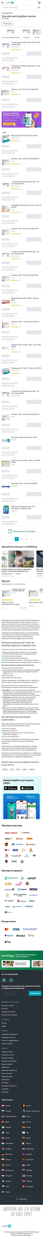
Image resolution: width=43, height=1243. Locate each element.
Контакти (5, 1008)
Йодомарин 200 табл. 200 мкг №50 (24, 136)
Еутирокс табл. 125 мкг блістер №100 (25, 414)
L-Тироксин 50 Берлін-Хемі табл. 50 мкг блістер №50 (26, 43)
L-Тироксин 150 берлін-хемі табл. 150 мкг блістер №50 (25, 392)
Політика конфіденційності (10, 1040)
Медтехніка (5, 1067)
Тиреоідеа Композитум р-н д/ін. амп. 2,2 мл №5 (26, 206)
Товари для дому (7, 1076)
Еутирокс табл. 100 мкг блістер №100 (25, 159)
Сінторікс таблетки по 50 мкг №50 (24, 437)
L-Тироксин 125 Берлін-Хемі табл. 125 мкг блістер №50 (25, 253)
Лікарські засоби (7, 1052)
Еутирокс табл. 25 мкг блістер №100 (24, 229)
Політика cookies (7, 1043)
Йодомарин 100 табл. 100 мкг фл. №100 (26, 368)
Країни (4, 1026)
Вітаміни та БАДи (7, 1058)
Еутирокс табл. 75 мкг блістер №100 (24, 275)
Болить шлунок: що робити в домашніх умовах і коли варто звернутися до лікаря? (16, 570)
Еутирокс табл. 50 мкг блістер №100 (24, 89)
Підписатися (35, 993)
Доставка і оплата (8, 1005)
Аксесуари (5, 1089)
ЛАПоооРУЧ (6, 1079)
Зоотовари (5, 1083)
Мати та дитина (7, 1073)
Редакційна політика (8, 1037)
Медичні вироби (7, 1064)
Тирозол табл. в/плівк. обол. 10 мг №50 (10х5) (26, 346)
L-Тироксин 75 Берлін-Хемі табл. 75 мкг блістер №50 (26, 67)
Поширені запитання (8, 1012)
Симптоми (5, 1092)
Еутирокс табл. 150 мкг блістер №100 (25, 322)
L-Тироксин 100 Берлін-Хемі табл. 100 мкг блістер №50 (25, 183)
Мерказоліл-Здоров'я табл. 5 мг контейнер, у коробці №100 (23, 507)
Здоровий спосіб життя (9, 1086)
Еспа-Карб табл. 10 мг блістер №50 (24, 483)
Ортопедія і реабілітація (9, 1070)
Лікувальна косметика (9, 1061)
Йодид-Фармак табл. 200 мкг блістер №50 (25, 299)
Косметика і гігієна (8, 1055)
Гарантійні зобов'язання (10, 1034)
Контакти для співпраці (9, 1015)
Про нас (4, 1023)
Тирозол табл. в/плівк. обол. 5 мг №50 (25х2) (25, 461)
